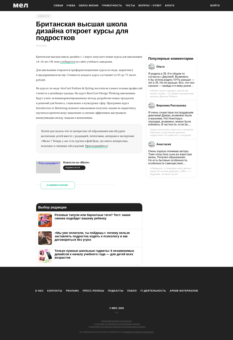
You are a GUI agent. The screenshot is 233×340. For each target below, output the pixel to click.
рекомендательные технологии (138, 332)
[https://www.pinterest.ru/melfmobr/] (126, 278)
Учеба (71, 5)
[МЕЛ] (20, 5)
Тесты (130, 5)
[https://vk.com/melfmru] (107, 278)
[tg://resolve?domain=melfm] (88, 278)
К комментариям (57, 185)
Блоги (169, 5)
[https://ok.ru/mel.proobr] (135, 278)
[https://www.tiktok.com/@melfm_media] (116, 278)
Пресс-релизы (93, 290)
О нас (39, 290)
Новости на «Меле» (76, 162)
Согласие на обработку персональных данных (117, 324)
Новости (43, 16)
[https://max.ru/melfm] (144, 278)
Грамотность (112, 5)
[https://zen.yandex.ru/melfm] (97, 278)
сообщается (67, 61)
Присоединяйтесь (96, 146)
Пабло (132, 290)
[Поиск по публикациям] (203, 5)
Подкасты (115, 290)
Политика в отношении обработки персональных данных (117, 326)
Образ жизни (88, 5)
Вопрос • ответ (150, 5)
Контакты (54, 290)
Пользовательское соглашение (116, 321)
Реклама (72, 290)
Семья (58, 5)
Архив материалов (184, 290)
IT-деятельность (153, 290)
